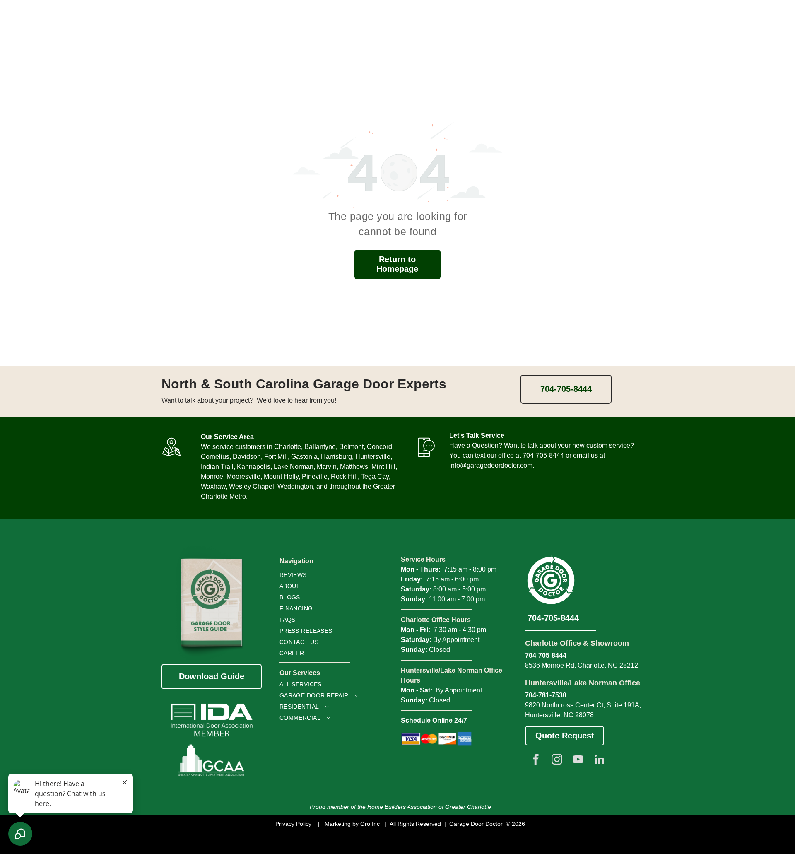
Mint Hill (383, 466)
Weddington (295, 486)
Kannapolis (253, 466)
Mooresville (243, 476)
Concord (379, 446)
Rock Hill (344, 476)
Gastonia (304, 456)
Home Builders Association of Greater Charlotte (429, 806)
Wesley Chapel (251, 486)
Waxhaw (213, 486)
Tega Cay (375, 476)
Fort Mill (276, 456)
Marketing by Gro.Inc (352, 823)
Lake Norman (293, 466)
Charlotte (287, 446)
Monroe (212, 476)
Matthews (354, 466)
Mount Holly (281, 476)
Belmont (351, 446)
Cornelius (215, 456)
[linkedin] (599, 760)
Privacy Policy (293, 823)
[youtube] (578, 760)
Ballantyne (320, 446)
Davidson (247, 456)
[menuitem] (317, 575)
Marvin (327, 466)
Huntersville (372, 456)
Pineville (315, 476)
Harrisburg (336, 456)
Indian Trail (217, 466)
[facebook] (536, 760)
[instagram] (557, 760)
